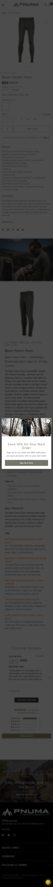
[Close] (48, 421)
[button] (26, 463)
